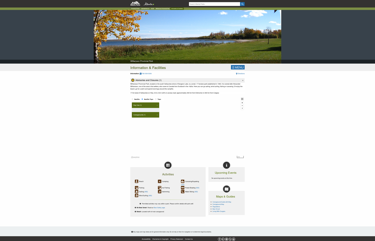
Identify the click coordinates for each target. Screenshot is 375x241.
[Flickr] (223, 238)
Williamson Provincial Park (162, 8)
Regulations (216, 206)
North (152, 8)
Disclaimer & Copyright (160, 239)
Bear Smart (216, 209)
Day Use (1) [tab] (137, 105)
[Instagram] (226, 238)
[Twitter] (230, 238)
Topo (159, 99)
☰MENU (238, 67)
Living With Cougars (218, 211)
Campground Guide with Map (221, 202)
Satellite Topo (148, 99)
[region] (187, 128)
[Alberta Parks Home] (136, 3)
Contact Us (189, 239)
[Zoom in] (242, 102)
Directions (241, 73)
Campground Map (218, 204)
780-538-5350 (147, 73)
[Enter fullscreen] (242, 99)
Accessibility (146, 239)
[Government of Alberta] (148, 3)
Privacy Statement (176, 239)
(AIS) (182, 185)
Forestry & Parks (135, 8)
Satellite (137, 99)
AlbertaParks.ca (145, 8)
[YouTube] (233, 238)
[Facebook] (219, 238)
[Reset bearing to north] (242, 108)
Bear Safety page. (159, 207)
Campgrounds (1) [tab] (139, 115)
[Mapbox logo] (135, 157)
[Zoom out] (242, 105)
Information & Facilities (177, 8)
